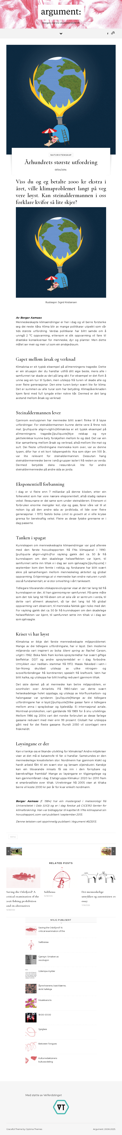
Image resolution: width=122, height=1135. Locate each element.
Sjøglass (42, 1029)
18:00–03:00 (44, 1014)
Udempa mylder (46, 971)
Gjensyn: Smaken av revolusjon (48, 958)
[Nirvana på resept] (108, 851)
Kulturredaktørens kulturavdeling (47, 1060)
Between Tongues (47, 1043)
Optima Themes (34, 1129)
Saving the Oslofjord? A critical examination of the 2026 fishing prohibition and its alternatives (52, 929)
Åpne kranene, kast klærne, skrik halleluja (52, 987)
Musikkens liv (45, 1000)
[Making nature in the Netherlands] (13, 851)
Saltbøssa (49, 892)
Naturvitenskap (61, 155)
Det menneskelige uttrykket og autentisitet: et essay (99, 896)
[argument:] (61, 13)
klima (13, 837)
